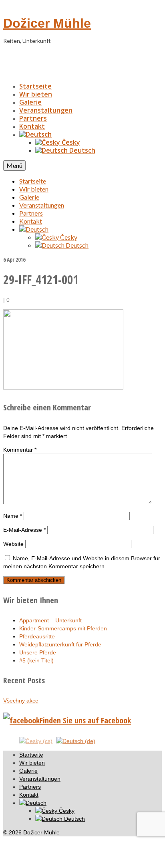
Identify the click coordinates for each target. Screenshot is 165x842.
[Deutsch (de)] (75, 740)
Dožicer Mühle (47, 23)
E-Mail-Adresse (24, 530)
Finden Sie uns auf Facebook (85, 720)
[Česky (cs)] (35, 740)
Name (12, 516)
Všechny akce (20, 700)
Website (13, 544)
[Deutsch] (35, 134)
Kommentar (19, 449)
